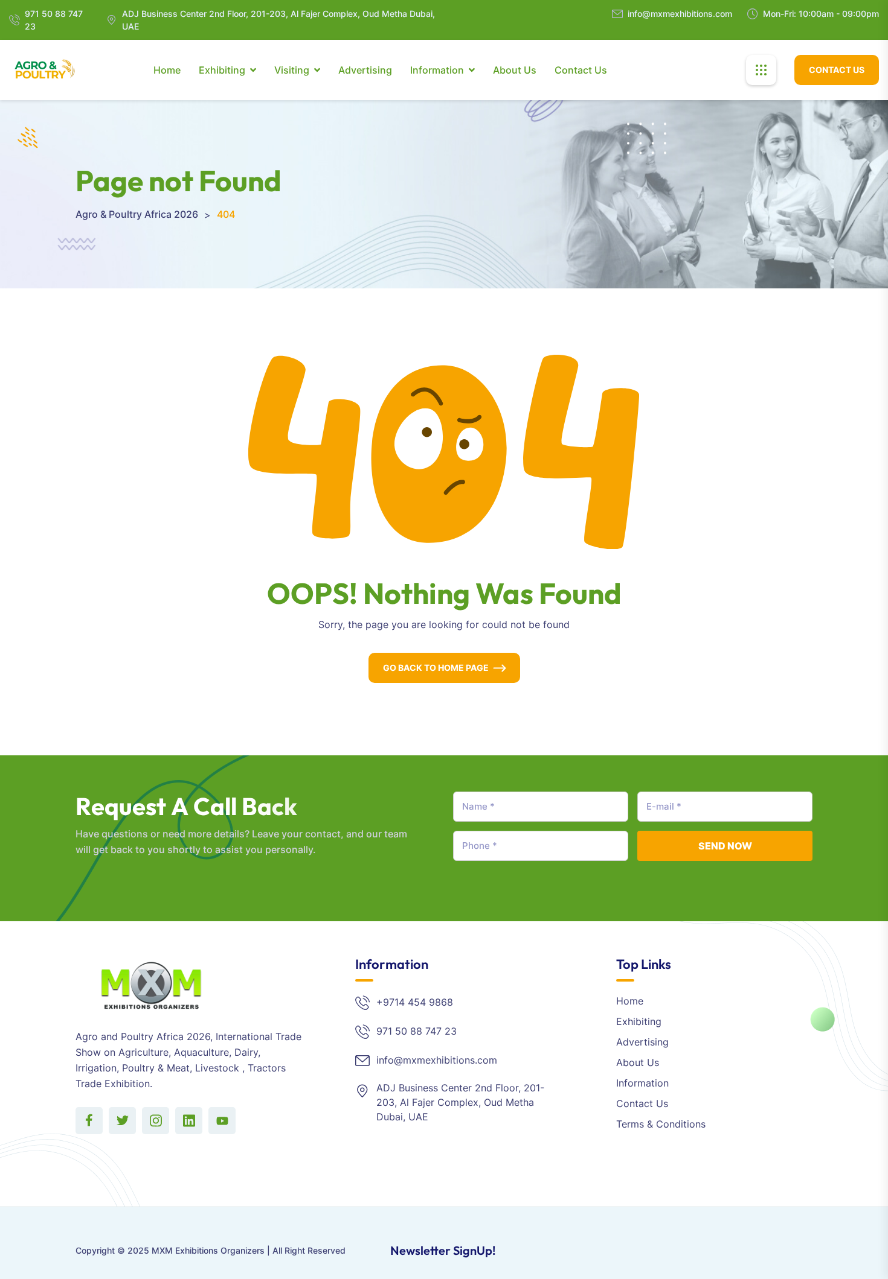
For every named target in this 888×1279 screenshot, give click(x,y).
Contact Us (581, 70)
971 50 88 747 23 (54, 19)
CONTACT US (836, 70)
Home (167, 70)
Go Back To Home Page (436, 667)
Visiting (291, 70)
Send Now (725, 846)
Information (437, 70)
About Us (514, 70)
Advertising (365, 70)
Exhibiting (222, 70)
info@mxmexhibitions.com (680, 13)
